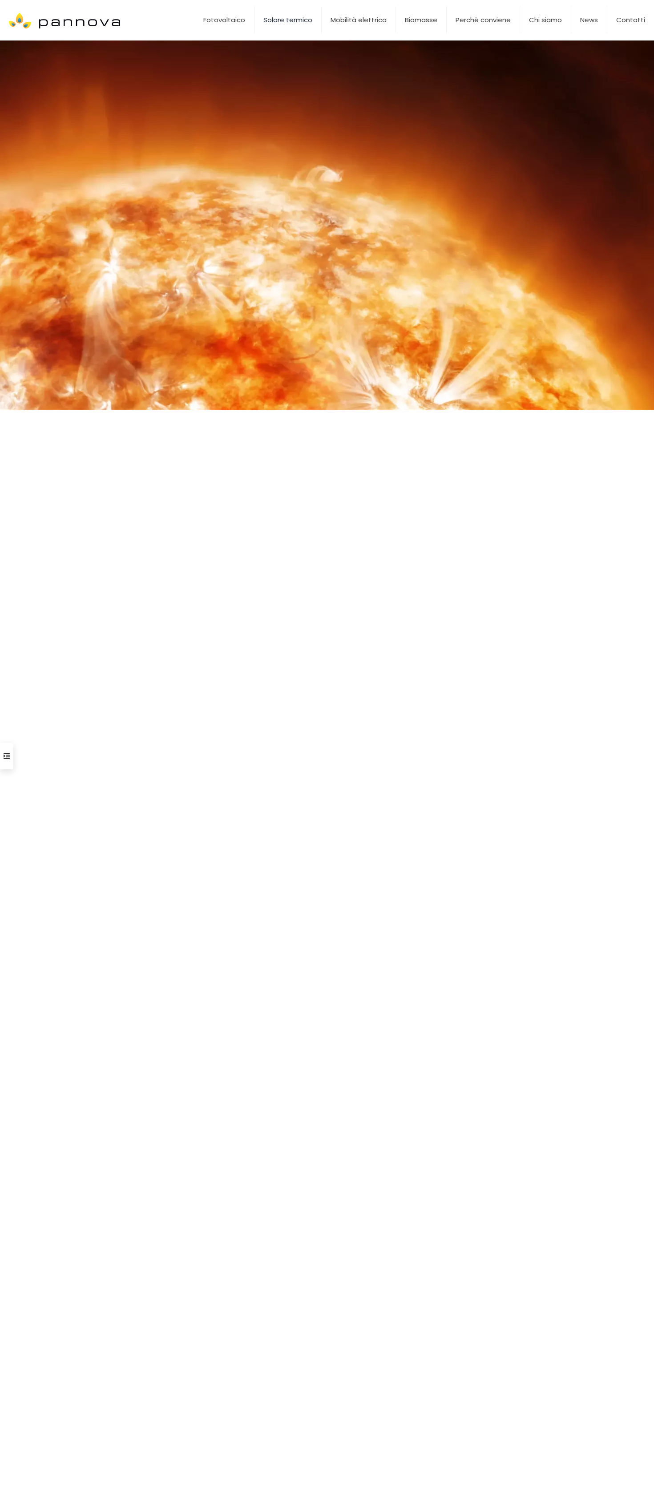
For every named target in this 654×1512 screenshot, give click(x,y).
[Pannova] (65, 20)
